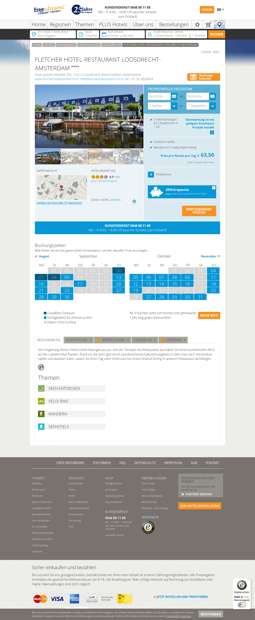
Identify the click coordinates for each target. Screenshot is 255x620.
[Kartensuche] (219, 24)
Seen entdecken (41, 520)
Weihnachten (149, 502)
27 (118, 290)
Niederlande (66, 45)
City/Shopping (40, 545)
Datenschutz (145, 463)
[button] (151, 174)
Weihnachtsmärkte (42, 533)
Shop (109, 478)
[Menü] (248, 580)
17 (79, 284)
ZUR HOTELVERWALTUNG (199, 506)
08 (54, 277)
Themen (84, 24)
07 (41, 277)
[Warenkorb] (208, 24)
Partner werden (198, 494)
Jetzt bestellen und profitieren (182, 597)
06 (148, 277)
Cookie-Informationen (178, 616)
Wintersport (38, 489)
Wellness (37, 483)
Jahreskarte (111, 489)
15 (174, 284)
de (219, 9)
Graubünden (76, 483)
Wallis (72, 496)
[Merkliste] (197, 24)
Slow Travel (148, 483)
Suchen (216, 34)
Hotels (49, 45)
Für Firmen (102, 463)
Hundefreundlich (41, 508)
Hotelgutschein (113, 483)
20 (118, 284)
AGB (194, 463)
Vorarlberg (75, 520)
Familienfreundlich (42, 539)
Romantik (37, 496)
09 (67, 277)
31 (200, 297)
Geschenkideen (114, 502)
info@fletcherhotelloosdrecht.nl (102, 79)
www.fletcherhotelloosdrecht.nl (56, 79)
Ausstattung (77, 340)
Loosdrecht (111, 45)
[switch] (242, 604)
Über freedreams (70, 463)
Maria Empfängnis (152, 496)
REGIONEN (76, 478)
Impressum (173, 463)
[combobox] (163, 106)
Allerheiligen (149, 489)
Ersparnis (173, 340)
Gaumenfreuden (41, 514)
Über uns (143, 24)
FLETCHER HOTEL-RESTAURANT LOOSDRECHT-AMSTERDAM (160, 45)
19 (135, 290)
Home (39, 24)
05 (135, 277)
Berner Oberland (78, 502)
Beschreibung (49, 340)
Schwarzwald (76, 514)
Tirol (71, 526)
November (209, 256)
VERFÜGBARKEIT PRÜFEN (199, 211)
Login (207, 9)
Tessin (72, 489)
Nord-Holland (89, 45)
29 (54, 297)
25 (213, 290)
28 (41, 297)
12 (135, 284)
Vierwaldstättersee (79, 508)
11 (213, 277)
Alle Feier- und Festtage (155, 508)
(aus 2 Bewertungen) (104, 181)
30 (67, 297)
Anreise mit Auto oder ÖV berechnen (59, 203)
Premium (37, 551)
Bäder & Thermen (42, 502)
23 (67, 290)
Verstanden (210, 614)
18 (213, 284)
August (43, 256)
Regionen (60, 24)
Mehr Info (209, 315)
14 (41, 284)
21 (41, 290)
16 (187, 284)
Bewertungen (113, 340)
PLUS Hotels (113, 24)
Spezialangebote (114, 496)
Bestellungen (174, 24)
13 (118, 277)
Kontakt (212, 463)
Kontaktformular (114, 535)
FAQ (123, 463)
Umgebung (143, 340)
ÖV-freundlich (40, 526)
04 (213, 270)
